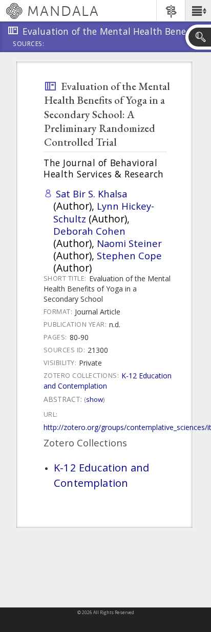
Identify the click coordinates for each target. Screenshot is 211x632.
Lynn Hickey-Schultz (103, 211)
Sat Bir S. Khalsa (91, 193)
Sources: (29, 44)
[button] (198, 10)
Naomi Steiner (129, 243)
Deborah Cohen (89, 230)
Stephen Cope (129, 255)
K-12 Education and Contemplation (101, 475)
